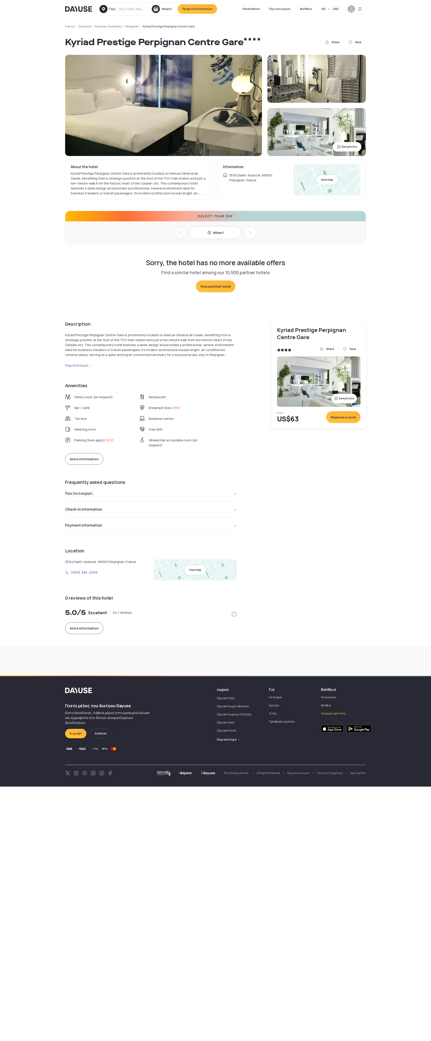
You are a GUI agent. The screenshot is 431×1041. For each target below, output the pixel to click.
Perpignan (132, 26)
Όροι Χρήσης (358, 773)
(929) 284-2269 (84, 572)
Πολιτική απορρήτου (330, 773)
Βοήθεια (306, 9)
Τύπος (273, 713)
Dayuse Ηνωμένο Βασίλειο (233, 706)
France (69, 26)
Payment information (83, 525)
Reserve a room (343, 417)
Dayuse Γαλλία (226, 698)
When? (218, 232)
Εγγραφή (76, 733)
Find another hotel (215, 286)
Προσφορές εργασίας (282, 721)
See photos (349, 147)
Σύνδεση (101, 733)
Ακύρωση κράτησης (333, 713)
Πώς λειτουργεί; (280, 9)
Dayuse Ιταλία (225, 722)
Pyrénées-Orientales (108, 26)
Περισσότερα (76, 365)
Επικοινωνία (328, 697)
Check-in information (83, 509)
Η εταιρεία (275, 697)
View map (327, 180)
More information (84, 459)
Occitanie (84, 26)
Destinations (251, 9)
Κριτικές (274, 705)
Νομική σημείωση (298, 773)
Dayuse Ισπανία (226, 730)
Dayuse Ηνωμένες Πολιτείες (234, 714)
